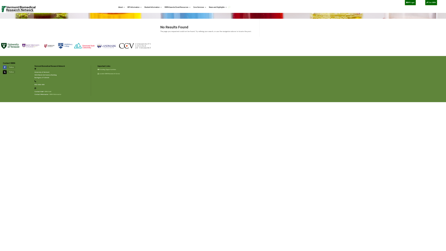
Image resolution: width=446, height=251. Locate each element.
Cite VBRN (432, 2)
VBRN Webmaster (55, 94)
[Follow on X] (5, 72)
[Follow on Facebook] (5, 67)
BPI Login (411, 2)
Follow (11, 67)
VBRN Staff (47, 91)
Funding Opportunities (107, 69)
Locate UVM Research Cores (109, 74)
